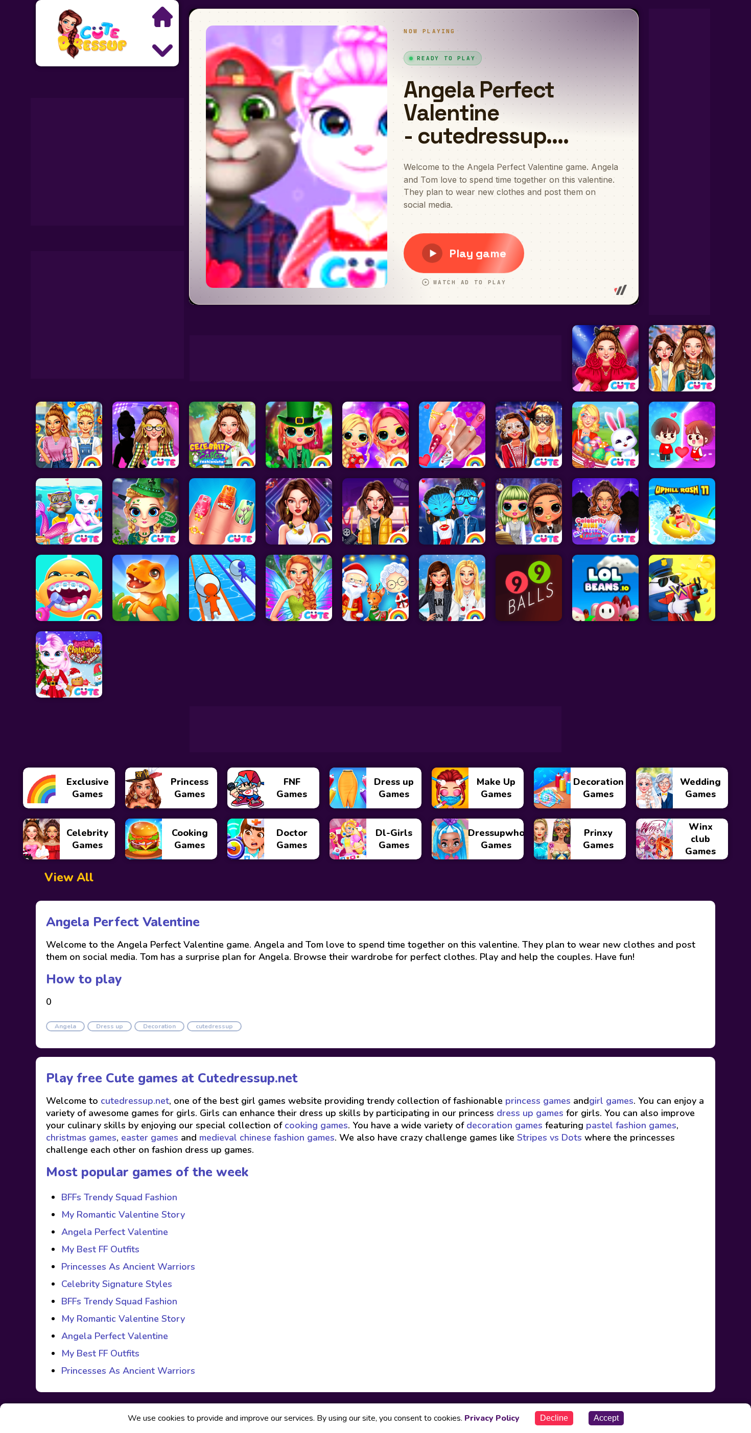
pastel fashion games (631, 1125)
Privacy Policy (492, 1418)
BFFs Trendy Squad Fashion (119, 1197)
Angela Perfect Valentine (114, 1232)
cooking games (316, 1125)
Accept (606, 1418)
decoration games (504, 1125)
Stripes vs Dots (549, 1137)
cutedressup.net (133, 1101)
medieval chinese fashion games (267, 1137)
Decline (554, 1418)
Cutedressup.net (248, 1078)
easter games (149, 1137)
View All (68, 877)
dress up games (530, 1113)
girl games (611, 1101)
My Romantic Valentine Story (123, 1214)
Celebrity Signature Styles (116, 1284)
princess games (537, 1101)
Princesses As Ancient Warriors (128, 1267)
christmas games (81, 1137)
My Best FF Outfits (100, 1249)
